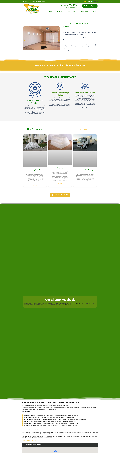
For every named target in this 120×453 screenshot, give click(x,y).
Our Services (71, 11)
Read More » (35, 185)
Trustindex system (79, 303)
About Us (59, 11)
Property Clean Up (35, 170)
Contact (95, 11)
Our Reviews (84, 11)
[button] (89, 1)
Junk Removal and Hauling (85, 170)
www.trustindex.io (67, 304)
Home (50, 11)
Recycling (60, 168)
